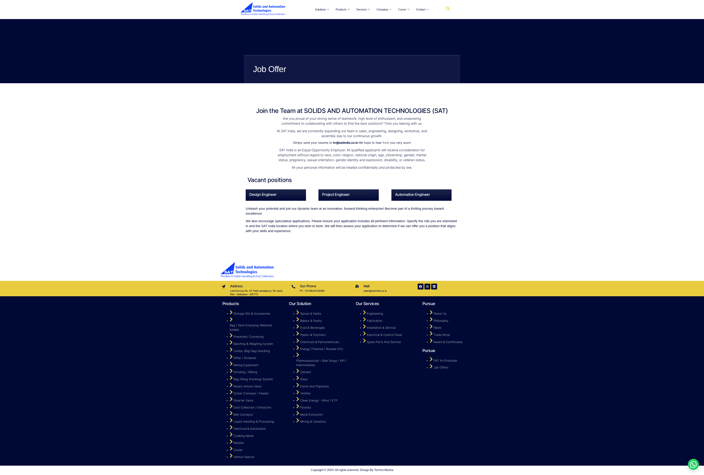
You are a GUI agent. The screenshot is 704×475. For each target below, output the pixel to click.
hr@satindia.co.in (345, 142)
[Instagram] (427, 286)
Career (402, 9)
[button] (693, 464)
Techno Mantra (383, 470)
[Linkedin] (434, 286)
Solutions (320, 9)
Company (382, 9)
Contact (420, 9)
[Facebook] (420, 286)
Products (341, 9)
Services (361, 9)
